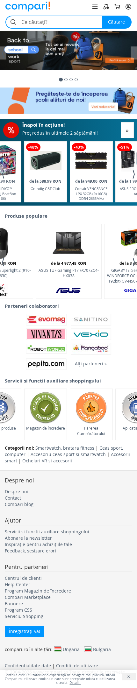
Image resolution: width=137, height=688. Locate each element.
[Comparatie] (106, 7)
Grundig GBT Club (45, 185)
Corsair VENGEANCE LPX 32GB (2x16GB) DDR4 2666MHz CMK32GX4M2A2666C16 (91, 189)
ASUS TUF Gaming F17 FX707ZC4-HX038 (69, 269)
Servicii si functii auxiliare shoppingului (47, 532)
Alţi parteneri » (91, 364)
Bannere (14, 603)
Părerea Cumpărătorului (91, 430)
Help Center (17, 584)
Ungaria (71, 649)
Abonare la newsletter (28, 538)
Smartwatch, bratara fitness (64, 448)
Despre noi (16, 491)
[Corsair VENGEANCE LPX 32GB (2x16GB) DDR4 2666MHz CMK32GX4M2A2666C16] (91, 161)
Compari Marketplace (28, 597)
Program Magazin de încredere (38, 591)
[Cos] (117, 7)
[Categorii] (95, 7)
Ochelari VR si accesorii (47, 461)
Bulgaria (102, 649)
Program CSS (18, 610)
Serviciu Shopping (24, 616)
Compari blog (19, 504)
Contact (13, 498)
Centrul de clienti (23, 578)
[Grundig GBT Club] (45, 161)
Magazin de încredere (45, 428)
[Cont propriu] (128, 7)
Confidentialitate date (28, 666)
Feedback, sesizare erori (30, 551)
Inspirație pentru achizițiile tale (38, 544)
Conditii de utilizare (77, 666)
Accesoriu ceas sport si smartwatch (68, 454)
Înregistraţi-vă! (24, 631)
